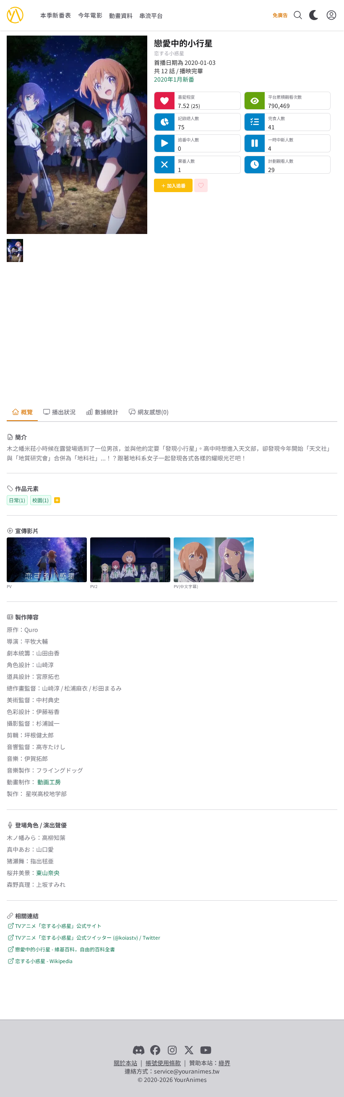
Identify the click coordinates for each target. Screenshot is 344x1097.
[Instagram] (172, 1050)
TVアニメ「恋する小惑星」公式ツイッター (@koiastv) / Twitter (87, 937)
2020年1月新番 (174, 79)
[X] (188, 1050)
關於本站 (125, 1062)
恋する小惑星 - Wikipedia (44, 960)
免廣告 (280, 15)
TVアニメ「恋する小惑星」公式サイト (58, 925)
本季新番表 (55, 15)
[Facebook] (155, 1050)
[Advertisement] (172, 335)
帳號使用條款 (163, 1062)
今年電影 (90, 15)
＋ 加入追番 (173, 185)
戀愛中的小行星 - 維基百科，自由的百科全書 (65, 949)
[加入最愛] (201, 185)
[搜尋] (298, 15)
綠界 (224, 1062)
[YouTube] (205, 1050)
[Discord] (138, 1050)
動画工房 (49, 782)
